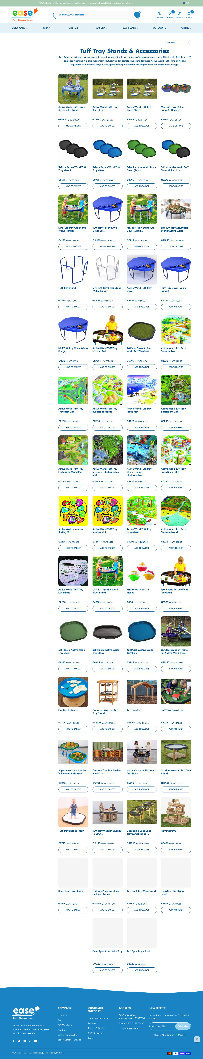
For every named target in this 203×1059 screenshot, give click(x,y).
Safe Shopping (95, 1033)
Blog (60, 1020)
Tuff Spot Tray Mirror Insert (141, 891)
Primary (46, 28)
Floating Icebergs (67, 710)
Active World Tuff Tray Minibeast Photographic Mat (106, 472)
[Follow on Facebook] (13, 1041)
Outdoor (159, 28)
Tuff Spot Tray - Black (139, 951)
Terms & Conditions (98, 1018)
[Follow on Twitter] (19, 1041)
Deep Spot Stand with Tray (107, 951)
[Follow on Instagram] (24, 1041)
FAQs (90, 1038)
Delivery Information (68, 1035)
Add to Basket (107, 126)
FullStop (60, 1053)
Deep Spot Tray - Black (70, 891)
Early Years (18, 28)
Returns (92, 1023)
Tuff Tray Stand (67, 288)
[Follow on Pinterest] (30, 1041)
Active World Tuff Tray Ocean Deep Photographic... (139, 472)
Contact (62, 1030)
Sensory (100, 28)
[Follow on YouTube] (35, 1041)
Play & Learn (129, 28)
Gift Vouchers (65, 1025)
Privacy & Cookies (97, 1028)
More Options (73, 126)
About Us (62, 1015)
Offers (185, 28)
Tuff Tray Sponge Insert (71, 831)
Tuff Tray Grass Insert (173, 710)
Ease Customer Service (69, 1040)
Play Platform (168, 831)
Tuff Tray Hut (134, 710)
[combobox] (98, 15)
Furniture (73, 28)
